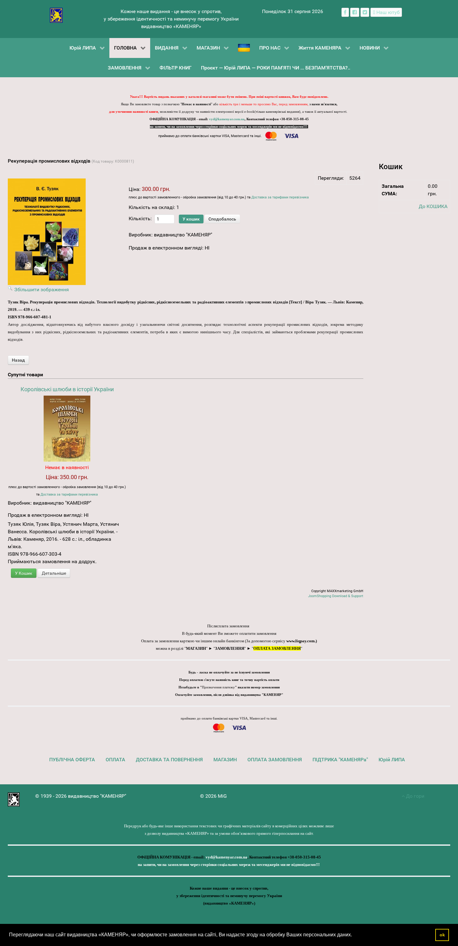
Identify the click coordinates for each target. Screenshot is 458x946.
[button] (354, 935)
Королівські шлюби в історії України (67, 389)
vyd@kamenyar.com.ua (227, 119)
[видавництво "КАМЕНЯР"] (56, 15)
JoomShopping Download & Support (335, 596)
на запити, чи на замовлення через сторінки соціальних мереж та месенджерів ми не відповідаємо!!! (229, 126)
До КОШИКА (433, 206)
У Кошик (23, 573)
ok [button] (442, 934)
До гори (414, 796)
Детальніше (54, 573)
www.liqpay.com (300, 641)
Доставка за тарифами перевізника (280, 197)
